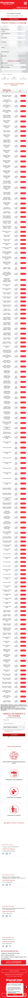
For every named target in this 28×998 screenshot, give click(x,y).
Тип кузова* (3, 41)
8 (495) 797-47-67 (6, 848)
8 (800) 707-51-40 (22, 7)
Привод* (3, 47)
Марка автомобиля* (5, 29)
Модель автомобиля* (5, 33)
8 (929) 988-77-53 (6, 941)
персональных (7, 731)
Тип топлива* (4, 37)
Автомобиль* (4, 55)
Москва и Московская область (12, 15)
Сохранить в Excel (5, 78)
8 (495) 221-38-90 (6, 911)
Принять (15, 994)
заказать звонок (13, 19)
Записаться (23, 95)
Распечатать (14, 78)
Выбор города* (4, 62)
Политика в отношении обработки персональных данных (13, 992)
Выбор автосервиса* (5, 67)
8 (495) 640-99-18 (6, 880)
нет (22, 15)
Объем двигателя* (5, 51)
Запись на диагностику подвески (13, 962)
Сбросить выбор (23, 78)
